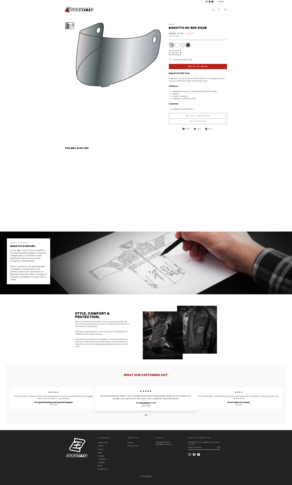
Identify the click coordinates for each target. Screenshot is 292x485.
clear (177, 45)
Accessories (102, 469)
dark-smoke (188, 45)
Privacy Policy (133, 446)
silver (171, 45)
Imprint (130, 443)
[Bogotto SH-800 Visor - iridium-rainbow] (86, 221)
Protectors (102, 459)
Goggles (101, 456)
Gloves (100, 449)
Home (171, 24)
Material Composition (198, 116)
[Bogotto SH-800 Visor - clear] (83, 221)
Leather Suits (103, 443)
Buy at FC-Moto (198, 66)
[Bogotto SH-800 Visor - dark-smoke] (89, 221)
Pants (100, 453)
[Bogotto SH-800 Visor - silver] (80, 221)
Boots (100, 466)
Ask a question (198, 121)
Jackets (101, 446)
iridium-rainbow (182, 45)
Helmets (101, 462)
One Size (175, 53)
